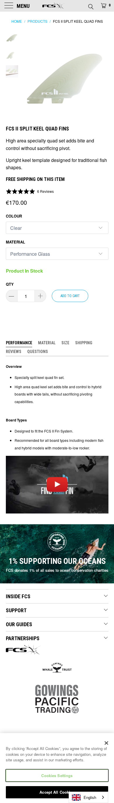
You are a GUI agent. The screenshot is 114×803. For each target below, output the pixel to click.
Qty (10, 284)
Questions (37, 351)
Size (65, 342)
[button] (30, 191)
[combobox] (88, 797)
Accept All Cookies (56, 792)
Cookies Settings (56, 775)
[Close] (106, 743)
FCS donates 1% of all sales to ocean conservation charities (57, 570)
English (90, 797)
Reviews (13, 351)
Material (15, 242)
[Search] (90, 5)
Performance (19, 342)
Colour (14, 216)
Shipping (83, 342)
